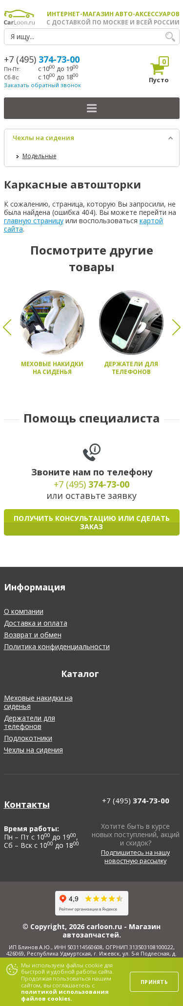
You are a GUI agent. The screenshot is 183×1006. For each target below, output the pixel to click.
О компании (23, 611)
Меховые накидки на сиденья (38, 702)
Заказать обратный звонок (42, 85)
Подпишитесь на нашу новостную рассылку (135, 856)
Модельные (39, 156)
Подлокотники (28, 738)
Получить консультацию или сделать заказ (92, 522)
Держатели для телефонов (29, 722)
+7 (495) (42, 59)
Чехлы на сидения (43, 137)
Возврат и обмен (32, 634)
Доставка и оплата (35, 623)
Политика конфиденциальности (57, 646)
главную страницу (33, 220)
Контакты (27, 804)
